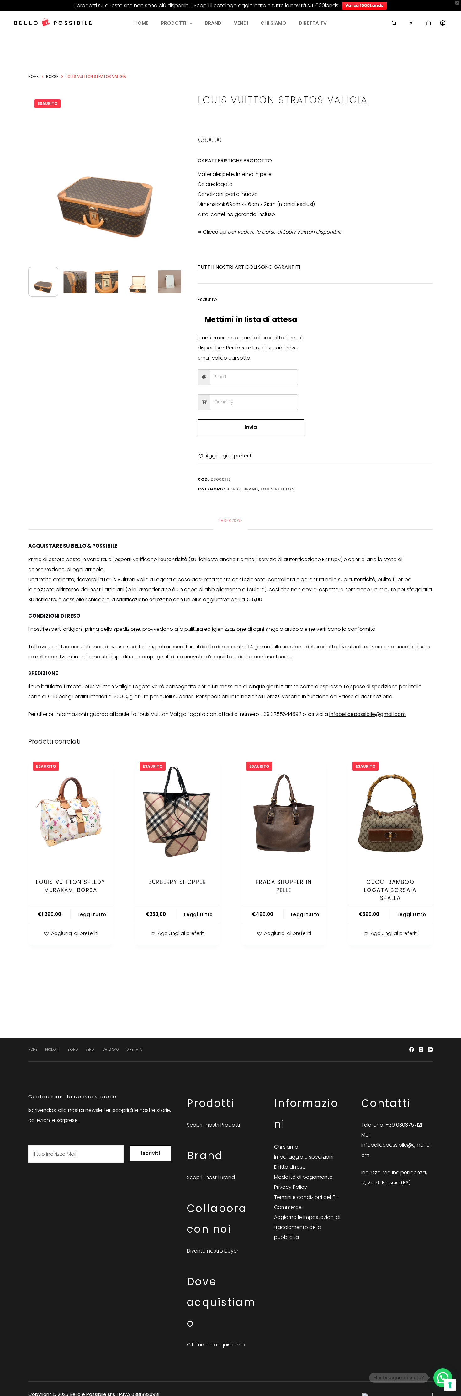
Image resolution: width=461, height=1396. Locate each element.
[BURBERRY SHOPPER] (177, 813)
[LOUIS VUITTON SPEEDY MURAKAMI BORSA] (70, 813)
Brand (213, 23)
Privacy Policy (290, 1187)
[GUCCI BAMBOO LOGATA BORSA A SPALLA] (390, 813)
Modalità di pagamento (303, 1177)
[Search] (394, 23)
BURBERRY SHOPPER (177, 882)
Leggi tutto (91, 914)
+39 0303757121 (403, 1124)
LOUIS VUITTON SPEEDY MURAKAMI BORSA (70, 886)
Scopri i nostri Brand (211, 1177)
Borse (233, 489)
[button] (225, 456)
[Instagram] (421, 1049)
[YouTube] (430, 1049)
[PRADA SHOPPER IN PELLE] (283, 813)
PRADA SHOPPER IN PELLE (284, 886)
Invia (251, 427)
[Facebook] (411, 1049)
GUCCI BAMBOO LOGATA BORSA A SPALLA (390, 890)
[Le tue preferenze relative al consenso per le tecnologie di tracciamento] (450, 1385)
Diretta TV (313, 23)
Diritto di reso (290, 1167)
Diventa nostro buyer (212, 1250)
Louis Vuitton (277, 489)
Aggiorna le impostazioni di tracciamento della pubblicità (307, 1227)
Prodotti (173, 23)
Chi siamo (273, 23)
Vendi (241, 23)
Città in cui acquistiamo (216, 1344)
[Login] (442, 23)
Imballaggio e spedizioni (303, 1157)
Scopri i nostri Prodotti (213, 1124)
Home (141, 23)
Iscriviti (150, 1153)
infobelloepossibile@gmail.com (367, 714)
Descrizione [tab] (230, 520)
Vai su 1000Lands (364, 5)
